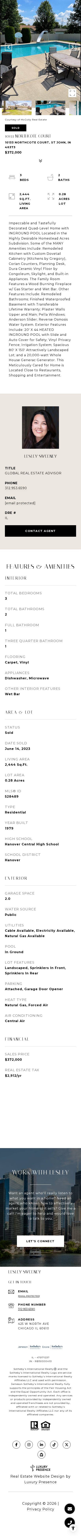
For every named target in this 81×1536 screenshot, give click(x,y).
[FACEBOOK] (16, 1445)
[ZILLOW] (41, 1455)
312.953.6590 (16, 488)
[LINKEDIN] (41, 1445)
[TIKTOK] (54, 1445)
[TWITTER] (67, 1445)
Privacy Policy (40, 1509)
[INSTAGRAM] (29, 1445)
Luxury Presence (40, 1482)
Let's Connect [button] (40, 1241)
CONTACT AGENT (40, 531)
